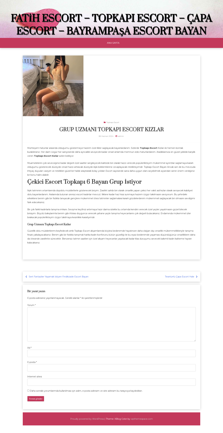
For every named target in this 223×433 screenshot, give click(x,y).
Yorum (31, 305)
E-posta (32, 362)
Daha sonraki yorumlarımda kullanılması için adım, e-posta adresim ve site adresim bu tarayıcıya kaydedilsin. (86, 390)
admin (121, 136)
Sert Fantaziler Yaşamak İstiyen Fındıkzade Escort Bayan (58, 276)
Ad (29, 347)
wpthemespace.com (142, 419)
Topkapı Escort (112, 122)
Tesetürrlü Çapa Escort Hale (179, 276)
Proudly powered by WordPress (87, 419)
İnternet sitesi (34, 376)
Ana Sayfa (113, 43)
